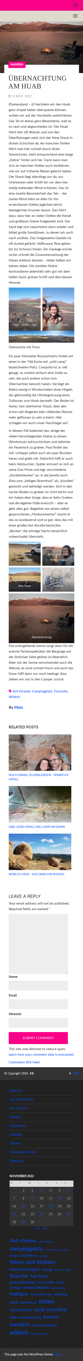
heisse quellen (46, 1282)
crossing (64, 1250)
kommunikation (36, 1288)
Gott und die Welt (21, 1099)
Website (15, 1014)
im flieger (15, 1287)
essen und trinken (23, 1255)
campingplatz (42, 691)
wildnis (14, 697)
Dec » (46, 1228)
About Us (16, 1090)
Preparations (18, 1125)
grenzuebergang (22, 1282)
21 (14, 1214)
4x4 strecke (21, 691)
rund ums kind (50, 1309)
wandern (20, 1324)
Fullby (57, 1354)
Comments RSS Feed (24, 1062)
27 (68, 1214)
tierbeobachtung (30, 1317)
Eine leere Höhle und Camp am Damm (37, 827)
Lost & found (18, 1108)
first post (58, 1270)
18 (50, 1206)
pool (14, 1302)
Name (13, 976)
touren (50, 1317)
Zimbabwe (16, 1161)
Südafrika (16, 1134)
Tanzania (15, 1143)
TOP (75, 1073)
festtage (47, 1269)
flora (68, 1269)
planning (60, 1294)
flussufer (61, 691)
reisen (46, 1302)
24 (41, 1214)
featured (43, 1256)
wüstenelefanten (39, 1334)
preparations (28, 1302)
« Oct (36, 1228)
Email (13, 995)
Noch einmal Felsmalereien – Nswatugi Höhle (39, 777)
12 (59, 1198)
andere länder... (46, 1242)
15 (23, 1206)
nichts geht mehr (41, 1294)
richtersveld (21, 1310)
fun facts (39, 1276)
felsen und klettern (33, 1262)
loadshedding (58, 1288)
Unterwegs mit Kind (23, 1152)
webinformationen (44, 1325)
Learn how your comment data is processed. (41, 1054)
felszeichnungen (25, 1269)
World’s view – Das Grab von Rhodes (36, 874)
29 (23, 1222)
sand (13, 1317)
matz (18, 708)
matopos (19, 1294)
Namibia (16, 64)
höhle (60, 1282)
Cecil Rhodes (51, 1250)
